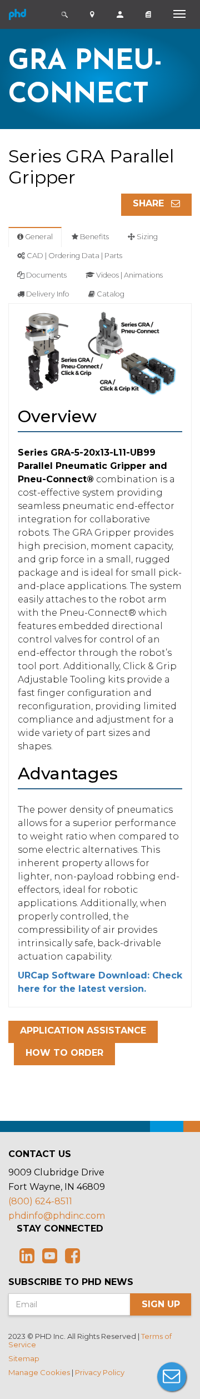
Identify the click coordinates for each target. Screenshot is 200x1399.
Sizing (146, 237)
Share (150, 203)
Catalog (109, 294)
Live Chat (171, 1376)
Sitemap (23, 1358)
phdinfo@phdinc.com (56, 1215)
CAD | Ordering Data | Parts (73, 255)
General (38, 237)
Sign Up (161, 1304)
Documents (45, 275)
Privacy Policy (99, 1372)
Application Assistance (83, 1030)
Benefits (93, 237)
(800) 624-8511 (40, 1201)
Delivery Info (46, 294)
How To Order (64, 1052)
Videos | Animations (128, 275)
